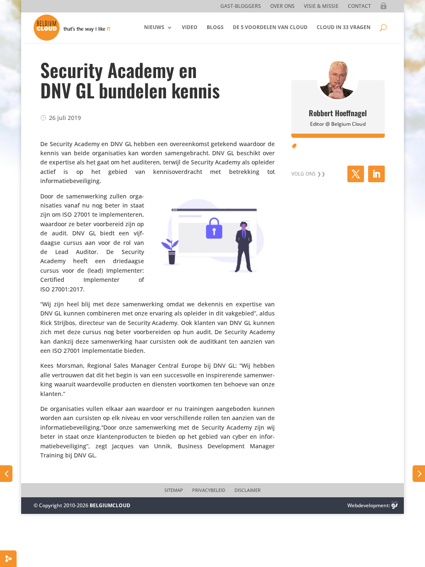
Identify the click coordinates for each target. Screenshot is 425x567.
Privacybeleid (208, 490)
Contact (359, 6)
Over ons (282, 6)
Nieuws (154, 27)
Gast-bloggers (240, 6)
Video (190, 27)
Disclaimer (247, 490)
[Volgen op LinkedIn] (376, 174)
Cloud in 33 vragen (344, 27)
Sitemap (173, 490)
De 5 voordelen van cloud (270, 27)
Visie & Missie (321, 6)
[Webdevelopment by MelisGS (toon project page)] (394, 505)
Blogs (215, 27)
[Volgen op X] (355, 174)
